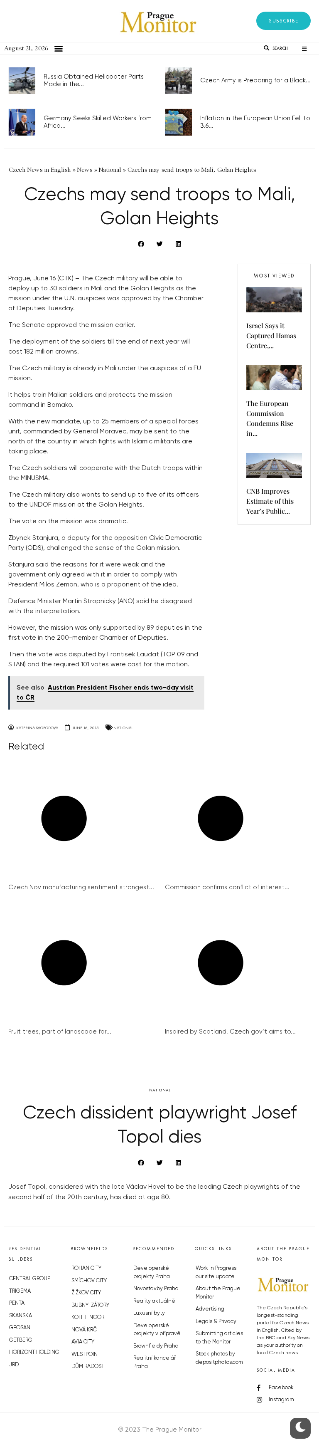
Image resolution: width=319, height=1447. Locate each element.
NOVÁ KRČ (84, 1330)
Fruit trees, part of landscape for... (59, 1032)
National (123, 727)
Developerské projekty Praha (151, 1272)
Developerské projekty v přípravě (157, 1330)
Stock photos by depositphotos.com (219, 1358)
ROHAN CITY (86, 1268)
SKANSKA (20, 1315)
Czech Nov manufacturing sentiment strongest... (81, 887)
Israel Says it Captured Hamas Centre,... (271, 335)
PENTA (17, 1303)
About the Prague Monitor (218, 1293)
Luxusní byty (149, 1313)
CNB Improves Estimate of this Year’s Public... (270, 501)
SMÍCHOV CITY (89, 1281)
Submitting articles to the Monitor (219, 1338)
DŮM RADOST (87, 1366)
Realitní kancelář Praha (154, 1362)
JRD (14, 1365)
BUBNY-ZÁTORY (90, 1305)
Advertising (210, 1309)
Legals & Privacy (216, 1321)
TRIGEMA (20, 1291)
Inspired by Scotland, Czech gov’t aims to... (230, 1032)
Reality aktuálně (154, 1301)
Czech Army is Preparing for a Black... (255, 80)
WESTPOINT (86, 1354)
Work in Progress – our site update (218, 1272)
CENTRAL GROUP (29, 1278)
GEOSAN (19, 1328)
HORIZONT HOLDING (34, 1352)
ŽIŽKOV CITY (86, 1293)
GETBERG (20, 1340)
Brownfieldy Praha (156, 1346)
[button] (283, 21)
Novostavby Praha (156, 1288)
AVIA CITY (82, 1342)
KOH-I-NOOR (87, 1317)
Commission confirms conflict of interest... (227, 887)
